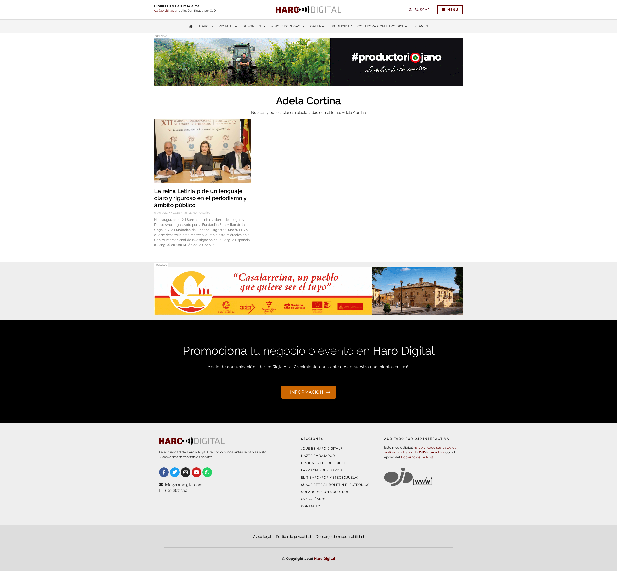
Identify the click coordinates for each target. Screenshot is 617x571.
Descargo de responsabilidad (340, 536)
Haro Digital (324, 559)
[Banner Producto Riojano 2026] (308, 83)
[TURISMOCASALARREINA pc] (308, 312)
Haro (204, 26)
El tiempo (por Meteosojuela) (329, 477)
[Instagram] (185, 472)
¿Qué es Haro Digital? (321, 448)
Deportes (251, 26)
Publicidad (342, 26)
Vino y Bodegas (285, 26)
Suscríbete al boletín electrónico (335, 484)
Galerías (318, 26)
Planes (421, 26)
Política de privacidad (293, 536)
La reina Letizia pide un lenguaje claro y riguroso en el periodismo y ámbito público (200, 198)
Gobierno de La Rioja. (417, 457)
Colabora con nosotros (325, 492)
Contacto (310, 506)
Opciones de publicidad (323, 463)
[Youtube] (196, 472)
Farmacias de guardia (322, 470)
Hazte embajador (318, 456)
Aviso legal (262, 536)
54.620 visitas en (166, 10)
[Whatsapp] (207, 472)
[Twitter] (175, 472)
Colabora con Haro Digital (383, 26)
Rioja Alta (228, 26)
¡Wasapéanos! (314, 499)
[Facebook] (164, 472)
